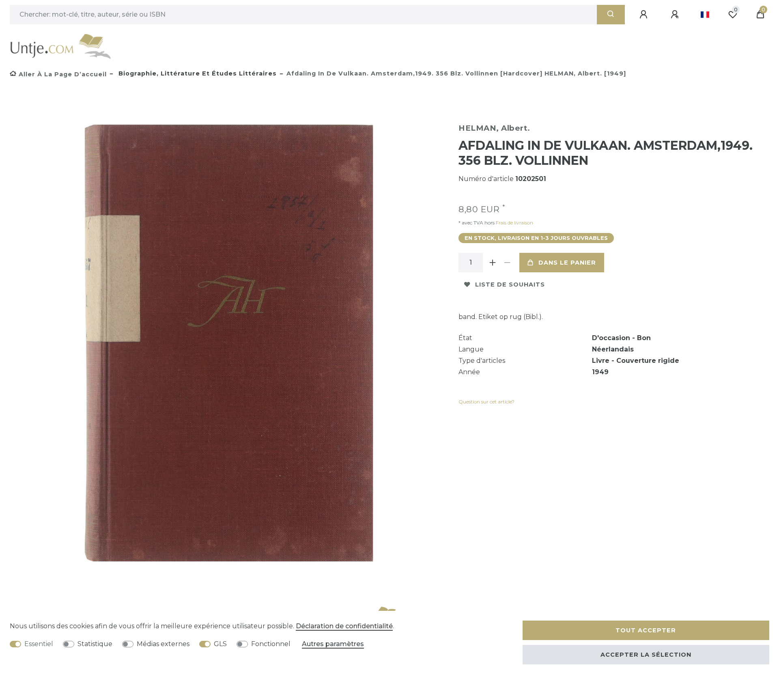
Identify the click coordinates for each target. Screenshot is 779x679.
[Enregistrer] (676, 14)
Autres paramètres (333, 644)
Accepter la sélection (645, 654)
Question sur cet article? (486, 402)
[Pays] (705, 14)
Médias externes (163, 644)
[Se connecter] (645, 14)
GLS (220, 644)
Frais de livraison (514, 223)
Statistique (94, 644)
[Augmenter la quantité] (492, 262)
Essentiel (38, 644)
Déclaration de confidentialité (344, 626)
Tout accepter (645, 630)
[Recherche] (611, 14)
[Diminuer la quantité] (507, 262)
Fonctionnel (271, 644)
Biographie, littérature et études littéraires (196, 73)
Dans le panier (567, 262)
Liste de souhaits (510, 284)
